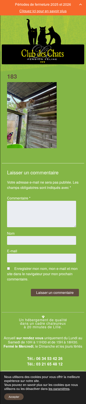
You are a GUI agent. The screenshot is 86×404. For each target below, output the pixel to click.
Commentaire (18, 198)
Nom (11, 233)
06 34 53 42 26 (49, 358)
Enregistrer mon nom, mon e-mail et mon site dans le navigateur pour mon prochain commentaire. (42, 274)
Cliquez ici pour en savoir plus (43, 10)
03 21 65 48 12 (49, 364)
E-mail (12, 250)
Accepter (14, 396)
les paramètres (59, 389)
